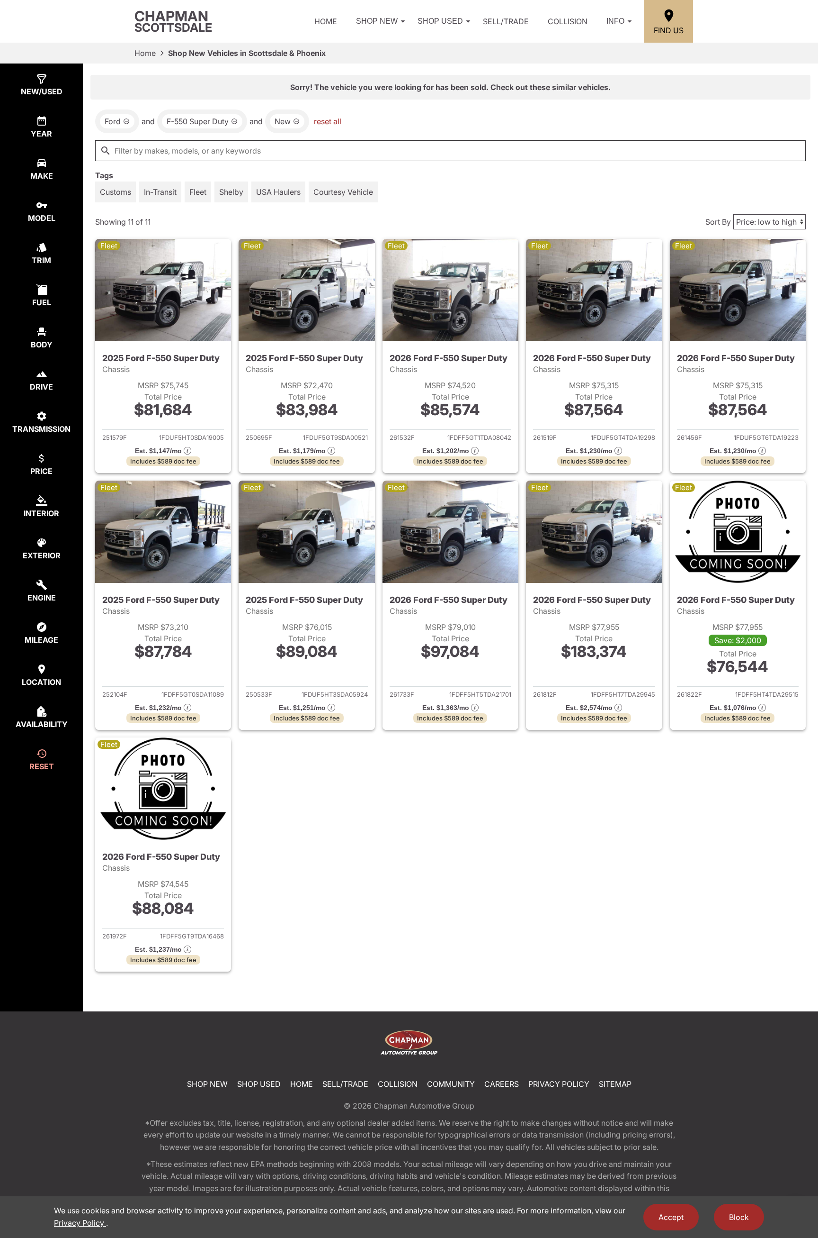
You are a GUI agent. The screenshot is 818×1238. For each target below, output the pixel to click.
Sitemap (615, 1084)
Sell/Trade (506, 21)
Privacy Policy (558, 1084)
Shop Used (440, 21)
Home (325, 21)
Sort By (718, 222)
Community (451, 1084)
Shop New (377, 21)
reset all (327, 121)
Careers (501, 1084)
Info (615, 21)
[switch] (115, 192)
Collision (567, 21)
